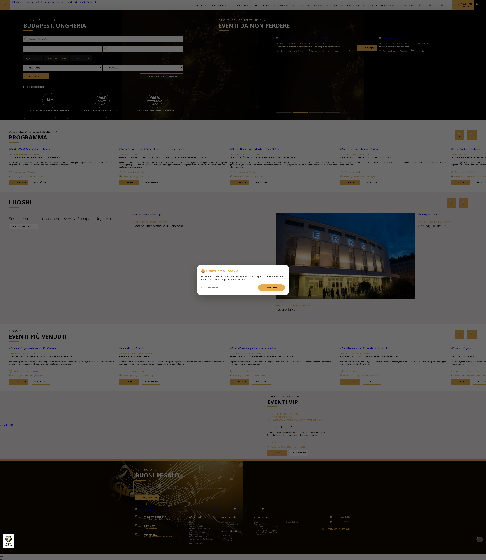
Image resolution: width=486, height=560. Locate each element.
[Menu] (12, 535)
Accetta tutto (271, 288)
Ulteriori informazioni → (210, 288)
